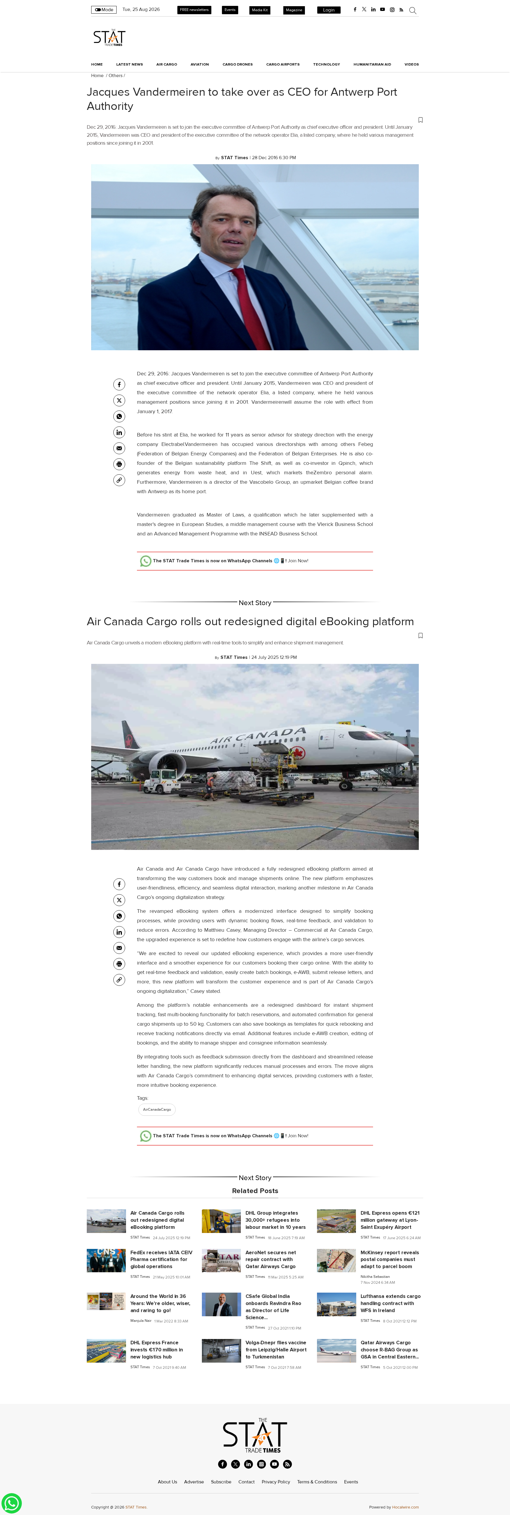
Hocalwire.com (405, 1507)
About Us (167, 1482)
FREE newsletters (194, 9)
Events (230, 9)
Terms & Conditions (317, 1482)
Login (329, 10)
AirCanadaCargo (157, 1109)
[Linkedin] (119, 432)
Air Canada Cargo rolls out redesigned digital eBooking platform (250, 622)
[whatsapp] (119, 416)
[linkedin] (373, 9)
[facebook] (355, 9)
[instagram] (392, 9)
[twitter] (364, 9)
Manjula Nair (140, 1321)
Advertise (194, 1482)
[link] (119, 480)
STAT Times (140, 1237)
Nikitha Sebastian (375, 1277)
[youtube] (382, 9)
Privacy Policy (276, 1482)
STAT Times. (136, 1507)
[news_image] (106, 1221)
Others (115, 76)
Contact (246, 1482)
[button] (255, 119)
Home (97, 64)
